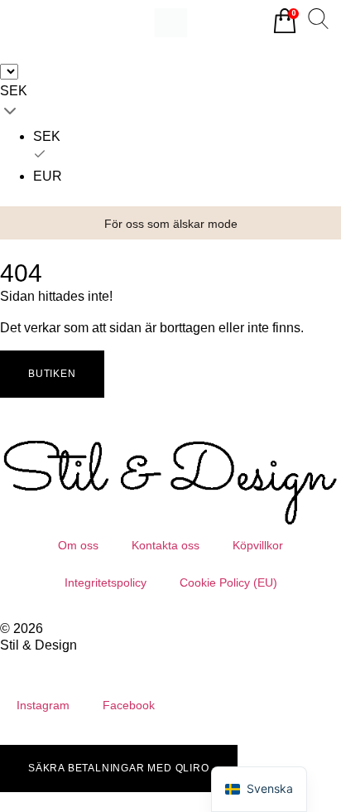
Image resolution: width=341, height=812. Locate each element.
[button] (28, 223)
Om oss (78, 545)
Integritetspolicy (105, 582)
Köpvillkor (258, 545)
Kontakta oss (165, 545)
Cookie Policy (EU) (228, 582)
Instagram (43, 705)
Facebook (129, 705)
